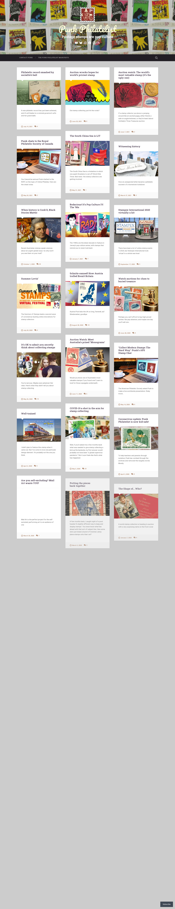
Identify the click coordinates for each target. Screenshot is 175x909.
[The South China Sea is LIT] (87, 153)
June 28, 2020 (125, 333)
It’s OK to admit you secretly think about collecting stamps (38, 346)
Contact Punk (26, 58)
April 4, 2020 (27, 466)
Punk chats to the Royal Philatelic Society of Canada (37, 142)
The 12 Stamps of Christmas (37, 754)
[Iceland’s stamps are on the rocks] (87, 580)
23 (85, 469)
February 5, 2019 (78, 744)
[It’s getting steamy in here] (87, 646)
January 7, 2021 (77, 259)
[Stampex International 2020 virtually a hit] (136, 230)
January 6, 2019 (28, 811)
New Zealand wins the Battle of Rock (134, 553)
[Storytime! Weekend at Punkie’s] (39, 643)
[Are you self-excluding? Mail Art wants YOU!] (39, 501)
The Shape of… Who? (130, 488)
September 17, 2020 (128, 264)
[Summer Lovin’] (39, 296)
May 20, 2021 (27, 195)
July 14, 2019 (125, 678)
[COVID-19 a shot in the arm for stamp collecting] (87, 427)
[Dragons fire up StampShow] (39, 843)
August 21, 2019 (77, 614)
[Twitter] (98, 43)
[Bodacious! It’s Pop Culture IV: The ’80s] (87, 224)
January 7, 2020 (126, 538)
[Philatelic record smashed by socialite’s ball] (39, 92)
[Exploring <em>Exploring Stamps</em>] (87, 852)
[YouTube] (76, 43)
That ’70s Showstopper (34, 688)
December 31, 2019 (30, 609)
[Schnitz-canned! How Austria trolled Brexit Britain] (87, 293)
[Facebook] (89, 43)
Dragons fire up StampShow (37, 825)
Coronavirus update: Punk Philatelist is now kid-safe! (133, 420)
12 (134, 744)
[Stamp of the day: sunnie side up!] (87, 778)
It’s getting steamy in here (84, 628)
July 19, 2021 (27, 126)
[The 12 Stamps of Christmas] (39, 772)
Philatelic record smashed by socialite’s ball (37, 73)
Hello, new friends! (129, 758)
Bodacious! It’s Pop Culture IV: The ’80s (87, 206)
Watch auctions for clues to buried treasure (133, 280)
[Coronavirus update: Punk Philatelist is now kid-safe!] (136, 438)
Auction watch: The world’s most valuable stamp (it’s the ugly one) (134, 75)
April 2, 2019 (125, 744)
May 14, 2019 (27, 740)
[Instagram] (85, 43)
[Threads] (94, 43)
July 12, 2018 (76, 884)
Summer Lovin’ (29, 278)
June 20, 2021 (77, 121)
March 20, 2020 (28, 536)
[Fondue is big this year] (87, 712)
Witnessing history (129, 146)
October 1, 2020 (29, 264)
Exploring (85, 834)
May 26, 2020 (27, 399)
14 (88, 325)
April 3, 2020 (125, 474)
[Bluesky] (80, 43)
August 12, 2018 (29, 875)
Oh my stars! (28, 550)
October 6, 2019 (126, 606)
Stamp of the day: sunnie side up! (84, 759)
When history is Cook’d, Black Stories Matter (38, 211)
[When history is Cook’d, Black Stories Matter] (39, 230)
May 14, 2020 (125, 404)
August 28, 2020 (77, 325)
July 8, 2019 (27, 674)
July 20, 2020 (27, 330)
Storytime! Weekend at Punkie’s (32, 625)
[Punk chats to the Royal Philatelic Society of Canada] (39, 161)
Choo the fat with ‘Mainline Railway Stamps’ (134, 622)
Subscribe (167, 904)
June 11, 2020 (77, 394)
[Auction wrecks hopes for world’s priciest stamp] (87, 92)
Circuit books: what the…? (133, 692)
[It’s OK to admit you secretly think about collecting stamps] (39, 364)
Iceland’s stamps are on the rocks (83, 561)
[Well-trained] (39, 430)
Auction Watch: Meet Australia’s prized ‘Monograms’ (87, 341)
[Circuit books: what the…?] (136, 709)
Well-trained (28, 413)
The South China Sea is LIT (85, 135)
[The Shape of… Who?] (136, 506)
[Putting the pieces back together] (87, 503)
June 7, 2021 (125, 132)
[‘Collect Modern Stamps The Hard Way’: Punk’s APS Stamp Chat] (136, 370)
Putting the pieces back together (80, 484)
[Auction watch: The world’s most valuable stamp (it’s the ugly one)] (136, 95)
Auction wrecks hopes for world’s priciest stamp (84, 73)
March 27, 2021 (126, 195)
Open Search (156, 57)
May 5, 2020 (76, 469)
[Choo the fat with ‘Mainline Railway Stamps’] (136, 641)
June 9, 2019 (76, 680)
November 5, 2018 (78, 820)
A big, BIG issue (30, 889)
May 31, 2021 (76, 190)
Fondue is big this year (83, 694)
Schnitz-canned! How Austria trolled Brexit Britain (86, 275)
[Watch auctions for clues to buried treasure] (136, 298)
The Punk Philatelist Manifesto (53, 58)
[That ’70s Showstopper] (39, 705)
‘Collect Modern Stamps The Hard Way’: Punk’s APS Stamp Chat (134, 350)
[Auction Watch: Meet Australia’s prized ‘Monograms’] (87, 359)
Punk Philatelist (87, 29)
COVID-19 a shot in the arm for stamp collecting (87, 409)
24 (40, 264)
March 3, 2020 (77, 545)
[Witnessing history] (136, 163)
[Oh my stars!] (39, 567)
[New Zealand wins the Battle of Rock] (136, 572)
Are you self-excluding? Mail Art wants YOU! (37, 482)
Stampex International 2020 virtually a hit (134, 211)
